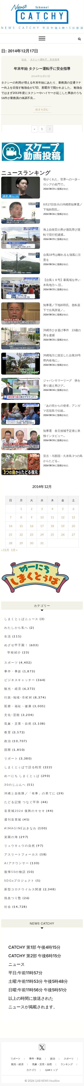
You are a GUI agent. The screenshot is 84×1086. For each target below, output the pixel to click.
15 (21, 526)
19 (62, 526)
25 (52, 534)
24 (42, 534)
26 (62, 534)
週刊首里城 (12, 819)
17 (42, 526)
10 (42, 517)
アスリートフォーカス (21, 854)
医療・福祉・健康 (18, 706)
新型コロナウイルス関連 (23, 889)
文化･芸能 (12, 714)
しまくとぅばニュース (21, 619)
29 (21, 543)
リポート (11, 758)
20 (73, 526)
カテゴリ (31, 1069)
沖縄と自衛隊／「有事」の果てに (30, 793)
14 (10, 526)
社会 (24, 59)
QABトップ (51, 1069)
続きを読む (42, 109)
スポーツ (11, 662)
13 (73, 517)
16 (31, 526)
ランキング (67, 1064)
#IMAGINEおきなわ (20, 828)
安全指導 (55, 59)
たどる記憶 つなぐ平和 (22, 802)
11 (52, 517)
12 (62, 517)
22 (21, 534)
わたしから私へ (16, 627)
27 (73, 534)
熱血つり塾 (12, 898)
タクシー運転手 (38, 59)
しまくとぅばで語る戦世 (23, 767)
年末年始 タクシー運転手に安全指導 (42, 68)
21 (10, 534)
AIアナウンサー (16, 863)
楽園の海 (11, 837)
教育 (7, 732)
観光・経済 (12, 688)
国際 (7, 749)
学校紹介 (14, 652)
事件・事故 (12, 671)
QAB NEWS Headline (47, 1080)
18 (52, 526)
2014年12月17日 (40, 76)
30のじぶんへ (15, 784)
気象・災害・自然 (18, 723)
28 (10, 543)
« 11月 (5, 550)
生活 (7, 636)
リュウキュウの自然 (19, 845)
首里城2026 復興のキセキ (24, 810)
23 (31, 534)
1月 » (14, 550)
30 (31, 543)
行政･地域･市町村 (18, 697)
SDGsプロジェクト (19, 880)
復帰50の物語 (15, 871)
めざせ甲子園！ (16, 645)
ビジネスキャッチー (19, 680)
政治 (7, 741)
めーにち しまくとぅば (22, 776)
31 (42, 543)
